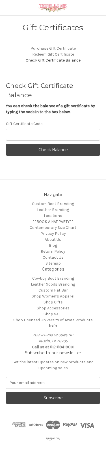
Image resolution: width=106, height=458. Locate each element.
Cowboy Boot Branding (53, 278)
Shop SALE (53, 314)
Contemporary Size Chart (53, 227)
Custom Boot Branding (53, 203)
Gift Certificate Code (24, 123)
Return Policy (53, 251)
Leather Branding (53, 209)
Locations (53, 215)
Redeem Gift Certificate (53, 54)
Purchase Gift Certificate (53, 48)
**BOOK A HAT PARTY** (53, 221)
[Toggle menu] (8, 8)
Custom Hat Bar (53, 290)
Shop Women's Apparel (53, 296)
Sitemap (53, 263)
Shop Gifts (53, 302)
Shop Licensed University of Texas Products (53, 320)
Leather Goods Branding (53, 284)
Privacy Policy (53, 233)
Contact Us (53, 257)
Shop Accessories (53, 308)
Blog (53, 245)
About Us (53, 239)
